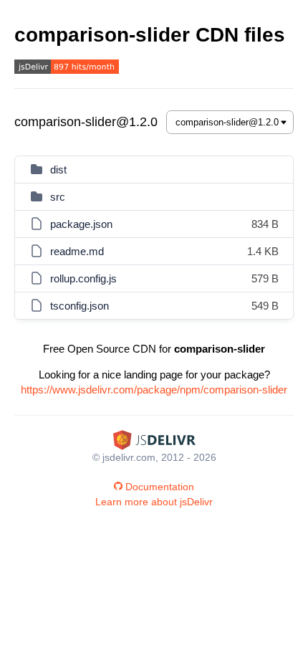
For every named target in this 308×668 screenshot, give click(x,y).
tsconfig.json (79, 306)
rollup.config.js (83, 278)
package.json (81, 224)
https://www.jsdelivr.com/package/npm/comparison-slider (154, 389)
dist (58, 169)
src (57, 197)
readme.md (77, 251)
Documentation (159, 486)
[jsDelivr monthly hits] (66, 68)
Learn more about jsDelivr (154, 501)
